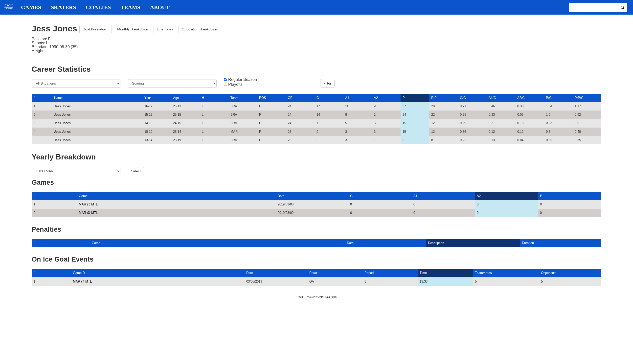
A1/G (492, 98)
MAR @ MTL (88, 204)
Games (31, 7)
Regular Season (242, 80)
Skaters (63, 7)
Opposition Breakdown (199, 29)
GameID (79, 273)
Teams (130, 7)
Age (176, 98)
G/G (463, 98)
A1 (347, 98)
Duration (528, 243)
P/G (549, 98)
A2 (376, 98)
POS (262, 98)
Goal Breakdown (96, 29)
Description (436, 243)
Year (147, 98)
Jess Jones (62, 106)
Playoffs (235, 85)
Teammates (483, 273)
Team (234, 98)
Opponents (549, 273)
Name (58, 98)
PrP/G (579, 98)
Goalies (98, 7)
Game (83, 196)
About (160, 7)
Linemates (165, 29)
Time (423, 273)
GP (290, 98)
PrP (434, 98)
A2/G (521, 98)
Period (369, 273)
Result (313, 273)
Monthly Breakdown (132, 29)
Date (281, 196)
